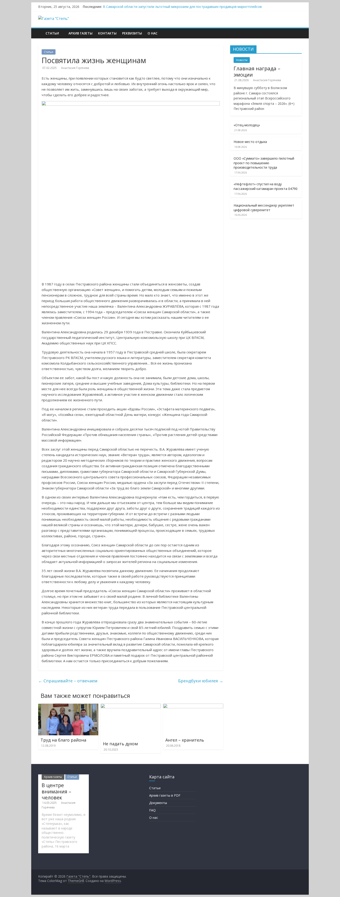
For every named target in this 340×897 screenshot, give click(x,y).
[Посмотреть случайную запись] (299, 30)
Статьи (52, 33)
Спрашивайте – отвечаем (67, 681)
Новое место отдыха (250, 141)
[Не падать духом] (131, 706)
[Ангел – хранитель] (193, 706)
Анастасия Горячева (75, 68)
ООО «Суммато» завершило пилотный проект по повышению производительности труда (264, 163)
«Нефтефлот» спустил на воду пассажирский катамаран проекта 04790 (265, 186)
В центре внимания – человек (56, 791)
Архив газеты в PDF (164, 795)
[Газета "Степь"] (40, 29)
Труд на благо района (63, 740)
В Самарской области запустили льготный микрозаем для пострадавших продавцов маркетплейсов (182, 6)
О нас (153, 33)
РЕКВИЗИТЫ (132, 33)
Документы (158, 803)
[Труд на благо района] (68, 706)
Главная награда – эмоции (257, 71)
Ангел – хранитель (184, 740)
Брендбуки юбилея (200, 681)
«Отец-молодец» (247, 125)
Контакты (107, 33)
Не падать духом (120, 743)
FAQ (152, 810)
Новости (241, 60)
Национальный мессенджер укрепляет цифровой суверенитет (264, 207)
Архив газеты (80, 33)
